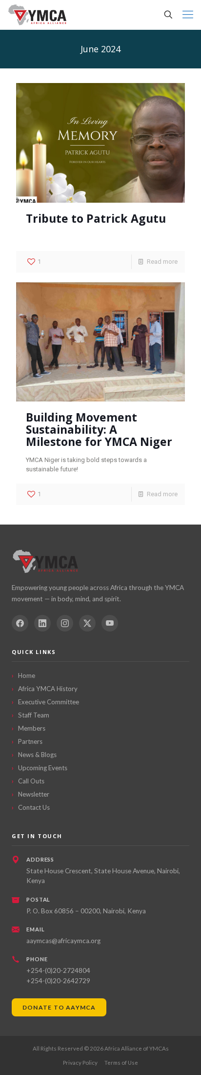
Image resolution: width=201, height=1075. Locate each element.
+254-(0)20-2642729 (58, 981)
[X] (87, 623)
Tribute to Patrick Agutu (96, 218)
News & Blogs (37, 755)
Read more (162, 261)
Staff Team (33, 715)
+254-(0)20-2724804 (58, 970)
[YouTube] (109, 623)
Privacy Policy (80, 1062)
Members (31, 728)
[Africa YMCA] (37, 14)
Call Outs (31, 781)
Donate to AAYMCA (59, 1007)
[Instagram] (65, 623)
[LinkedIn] (42, 623)
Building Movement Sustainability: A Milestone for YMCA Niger (99, 429)
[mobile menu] (188, 14)
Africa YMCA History (48, 689)
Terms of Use (121, 1062)
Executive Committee (48, 702)
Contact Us (34, 807)
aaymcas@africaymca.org (63, 941)
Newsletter (33, 794)
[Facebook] (20, 623)
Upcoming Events (42, 768)
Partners (30, 741)
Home (26, 675)
